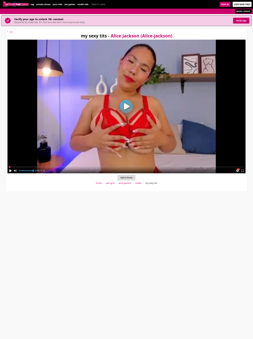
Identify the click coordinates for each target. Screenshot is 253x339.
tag (32, 4)
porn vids (57, 4)
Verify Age (241, 20)
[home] (15, 4)
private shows (43, 4)
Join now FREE (242, 4)
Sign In (225, 4)
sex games (69, 4)
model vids (82, 4)
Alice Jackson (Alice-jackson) (141, 36)
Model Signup (243, 11)
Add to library (126, 177)
